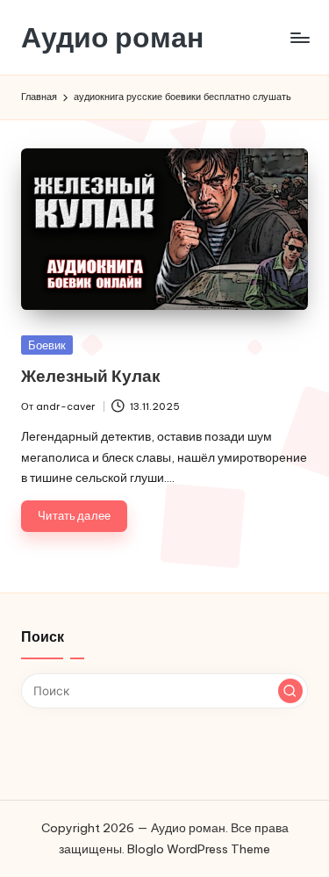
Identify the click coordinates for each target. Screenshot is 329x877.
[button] (290, 691)
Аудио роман (112, 37)
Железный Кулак (91, 375)
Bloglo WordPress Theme (198, 849)
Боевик (47, 345)
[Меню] (299, 37)
